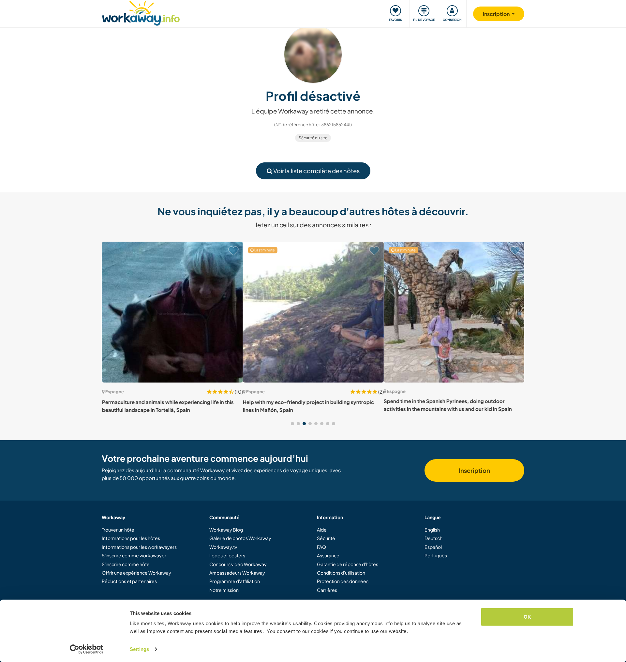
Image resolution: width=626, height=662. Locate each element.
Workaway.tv (223, 547)
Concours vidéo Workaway (238, 564)
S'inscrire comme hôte (126, 564)
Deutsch (433, 538)
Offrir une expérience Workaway (136, 573)
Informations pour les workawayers (139, 547)
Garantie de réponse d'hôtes (347, 564)
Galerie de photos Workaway (240, 538)
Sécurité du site (313, 137)
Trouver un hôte (118, 530)
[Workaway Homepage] (141, 12)
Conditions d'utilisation (341, 573)
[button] (292, 423)
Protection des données (342, 581)
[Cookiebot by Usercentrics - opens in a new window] (86, 649)
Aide (322, 530)
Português (436, 555)
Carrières (327, 590)
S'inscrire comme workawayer (134, 555)
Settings (139, 649)
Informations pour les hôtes (131, 538)
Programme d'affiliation (234, 581)
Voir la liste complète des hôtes (316, 170)
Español (433, 547)
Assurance (328, 555)
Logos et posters (227, 555)
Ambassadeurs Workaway (237, 573)
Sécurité (326, 538)
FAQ (321, 547)
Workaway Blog (226, 530)
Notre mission (224, 590)
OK (527, 617)
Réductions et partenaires (129, 581)
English (432, 530)
